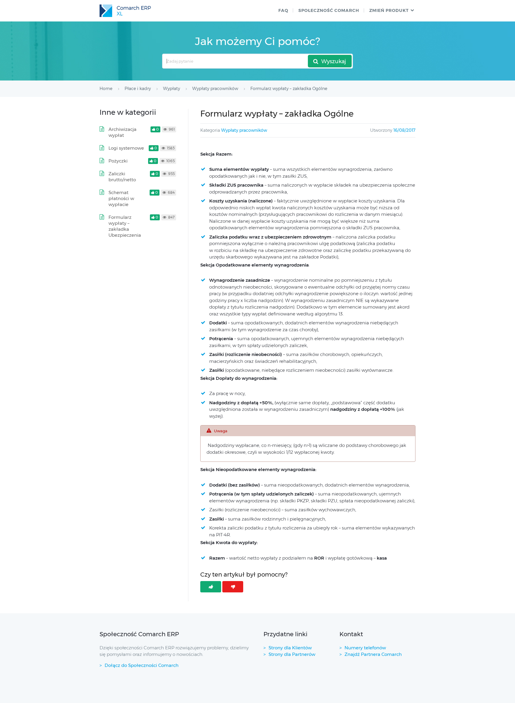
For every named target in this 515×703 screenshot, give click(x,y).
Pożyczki (118, 161)
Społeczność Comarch (328, 10)
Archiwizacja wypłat (122, 132)
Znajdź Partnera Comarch (373, 654)
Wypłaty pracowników (244, 130)
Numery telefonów (365, 648)
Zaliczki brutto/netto (122, 176)
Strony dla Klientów (290, 648)
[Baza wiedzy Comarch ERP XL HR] (125, 10)
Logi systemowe (126, 148)
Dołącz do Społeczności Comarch (142, 665)
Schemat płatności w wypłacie (121, 198)
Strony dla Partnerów (292, 654)
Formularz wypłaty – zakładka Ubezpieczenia (124, 226)
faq (283, 10)
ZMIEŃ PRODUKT (389, 10)
